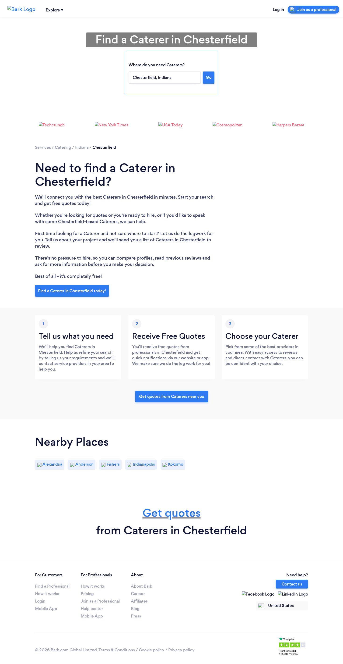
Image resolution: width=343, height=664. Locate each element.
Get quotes (172, 513)
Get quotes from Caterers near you (171, 396)
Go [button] (208, 77)
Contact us (292, 584)
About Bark (141, 586)
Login (40, 601)
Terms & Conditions (116, 650)
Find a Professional (52, 586)
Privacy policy (181, 650)
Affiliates (139, 601)
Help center (92, 608)
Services (43, 147)
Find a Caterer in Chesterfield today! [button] (72, 291)
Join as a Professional (100, 601)
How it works (47, 593)
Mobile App (46, 608)
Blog (135, 608)
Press (136, 616)
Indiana (82, 147)
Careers (138, 593)
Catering (63, 147)
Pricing (87, 593)
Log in (278, 9)
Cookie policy (151, 650)
